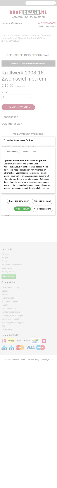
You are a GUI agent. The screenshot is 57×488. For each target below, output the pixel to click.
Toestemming (11, 152)
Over (34, 152)
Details (25, 152)
